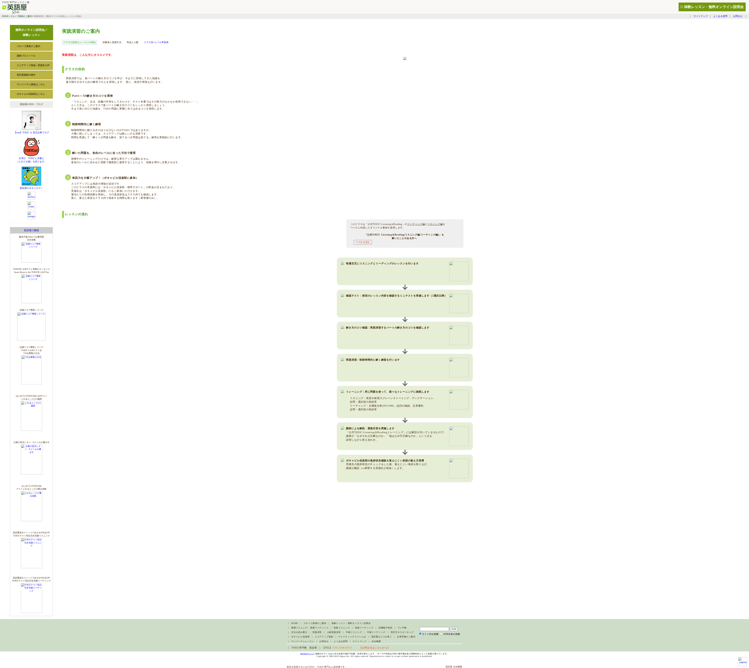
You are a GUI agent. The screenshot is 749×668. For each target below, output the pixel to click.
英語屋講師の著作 (26, 74)
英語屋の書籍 (31, 230)
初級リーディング (364, 627)
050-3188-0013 (342, 647)
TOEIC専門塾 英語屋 (304, 647)
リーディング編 (416, 224)
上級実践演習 (334, 632)
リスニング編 (435, 224)
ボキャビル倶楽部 (300, 636)
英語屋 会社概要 (453, 666)
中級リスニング (354, 632)
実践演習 (317, 632)
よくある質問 (720, 16)
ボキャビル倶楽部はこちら (31, 94)
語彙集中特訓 (385, 627)
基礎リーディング (319, 627)
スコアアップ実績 (324, 636)
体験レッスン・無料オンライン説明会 (714, 7)
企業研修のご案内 (406, 636)
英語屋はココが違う (381, 636)
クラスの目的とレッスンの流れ (79, 42)
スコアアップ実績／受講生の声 (33, 65)
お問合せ (737, 16)
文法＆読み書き (299, 632)
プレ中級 (402, 627)
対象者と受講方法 (112, 42)
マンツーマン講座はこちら (31, 84)
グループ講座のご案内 (21, 16)
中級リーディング (376, 632)
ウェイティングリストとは (352, 636)
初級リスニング (342, 627)
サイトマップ (701, 16)
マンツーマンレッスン (302, 641)
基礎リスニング (299, 627)
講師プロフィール (26, 55)
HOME (5, 16)
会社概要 (376, 641)
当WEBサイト (306, 654)
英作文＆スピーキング (402, 632)
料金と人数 (132, 42)
